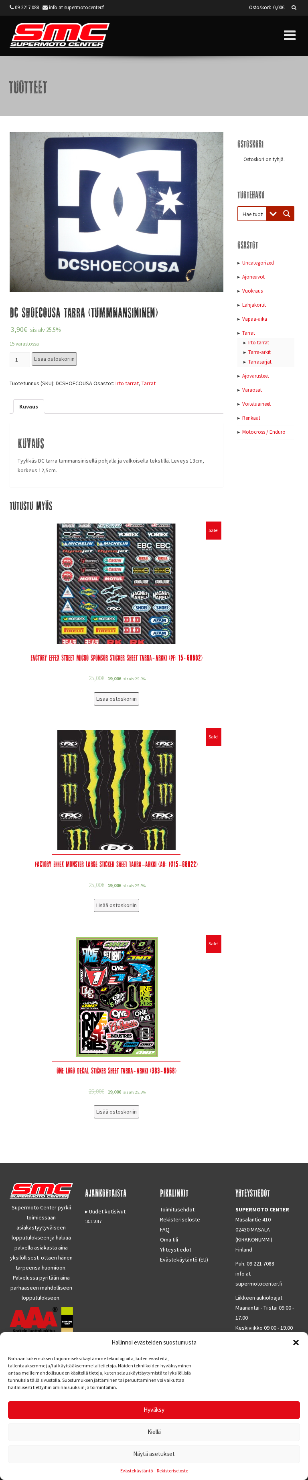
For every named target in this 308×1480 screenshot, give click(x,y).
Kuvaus (28, 406)
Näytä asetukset (154, 1454)
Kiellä (154, 1432)
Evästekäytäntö (136, 1471)
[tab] (28, 406)
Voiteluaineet (256, 403)
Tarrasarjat (260, 361)
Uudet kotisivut (107, 1211)
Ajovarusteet (255, 375)
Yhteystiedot (175, 1249)
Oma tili (169, 1239)
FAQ (165, 1229)
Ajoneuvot (253, 276)
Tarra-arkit (259, 352)
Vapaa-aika (254, 318)
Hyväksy (154, 1409)
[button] (296, 1342)
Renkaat (251, 417)
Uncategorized (258, 262)
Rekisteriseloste (172, 1471)
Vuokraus (252, 290)
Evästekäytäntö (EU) (184, 1259)
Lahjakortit (254, 304)
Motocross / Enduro (264, 432)
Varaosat (252, 389)
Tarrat (149, 383)
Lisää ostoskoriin (54, 358)
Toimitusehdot (177, 1209)
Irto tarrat (127, 383)
